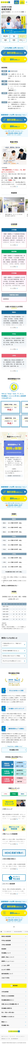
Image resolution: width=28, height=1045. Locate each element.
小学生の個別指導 (6, 944)
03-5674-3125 (13, 71)
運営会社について (5, 1038)
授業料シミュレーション (8, 961)
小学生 (5, 794)
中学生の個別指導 (6, 940)
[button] (26, 2)
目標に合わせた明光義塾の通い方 (10, 1004)
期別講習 (4, 948)
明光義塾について (6, 953)
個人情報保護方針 (14, 1038)
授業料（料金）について (8, 957)
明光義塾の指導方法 (7, 1008)
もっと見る (13, 186)
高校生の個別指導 (6, 936)
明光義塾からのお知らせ (8, 1016)
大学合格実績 (5, 991)
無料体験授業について (7, 973)
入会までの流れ (6, 977)
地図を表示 (11, 90)
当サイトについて (5, 1036)
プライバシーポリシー (20, 1036)
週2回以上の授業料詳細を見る (9, 585)
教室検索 (15, 985)
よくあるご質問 (6, 965)
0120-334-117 (15, 133)
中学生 (14, 794)
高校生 (22, 794)
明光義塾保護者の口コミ (8, 1000)
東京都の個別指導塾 (18, 931)
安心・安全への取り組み (8, 1012)
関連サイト (4, 1021)
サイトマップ (12, 1036)
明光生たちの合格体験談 (8, 995)
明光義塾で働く (6, 1025)
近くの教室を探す (7, 931)
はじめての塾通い (6, 969)
